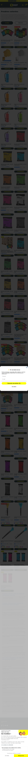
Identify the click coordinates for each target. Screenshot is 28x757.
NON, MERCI (14, 386)
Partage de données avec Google (8, 749)
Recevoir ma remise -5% (14, 383)
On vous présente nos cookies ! (7, 750)
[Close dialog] (26, 367)
